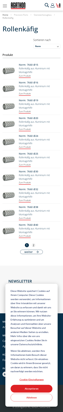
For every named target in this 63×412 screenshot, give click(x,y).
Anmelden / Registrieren (55, 5)
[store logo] (18, 5)
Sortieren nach (42, 40)
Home (6, 14)
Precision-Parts (21, 14)
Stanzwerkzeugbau (43, 14)
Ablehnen (31, 397)
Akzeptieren (31, 388)
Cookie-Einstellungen (31, 379)
